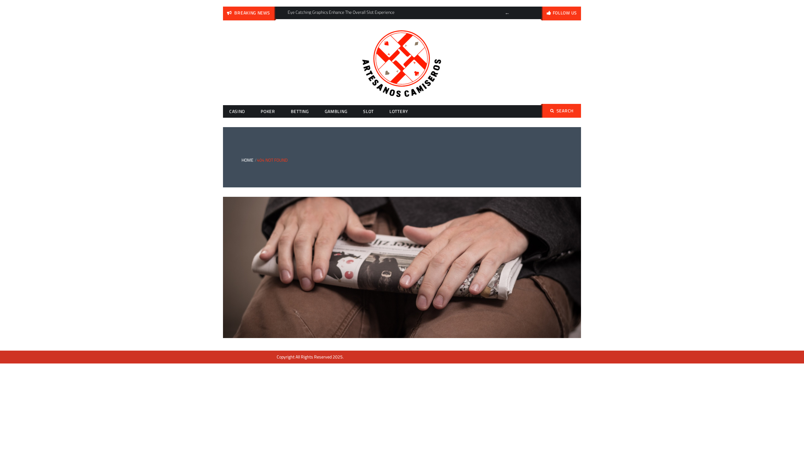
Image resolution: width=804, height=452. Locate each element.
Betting (300, 111)
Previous (507, 13)
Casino (237, 111)
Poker (268, 111)
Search (565, 111)
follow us (565, 13)
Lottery (398, 111)
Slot (368, 111)
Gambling (336, 111)
